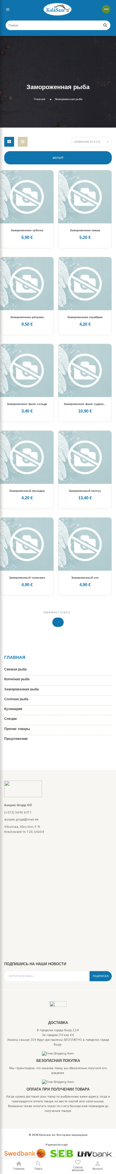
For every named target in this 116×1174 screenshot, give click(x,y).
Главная (14, 657)
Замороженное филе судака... (85, 403)
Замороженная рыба (21, 689)
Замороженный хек (85, 577)
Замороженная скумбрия (84, 317)
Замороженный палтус (85, 490)
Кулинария (13, 709)
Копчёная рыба (17, 679)
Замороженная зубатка (27, 230)
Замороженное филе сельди (27, 403)
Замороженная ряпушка (27, 317)
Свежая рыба (15, 669)
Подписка (101, 976)
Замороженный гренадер (27, 490)
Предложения (16, 738)
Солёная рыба (16, 699)
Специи (10, 718)
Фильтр (58, 157)
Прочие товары (17, 729)
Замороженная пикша (85, 230)
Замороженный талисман (27, 577)
